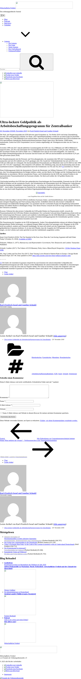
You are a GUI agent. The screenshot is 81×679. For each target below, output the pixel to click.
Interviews (7, 23)
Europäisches (46, 357)
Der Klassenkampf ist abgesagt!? (15, 549)
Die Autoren (12, 43)
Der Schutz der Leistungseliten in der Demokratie (20, 542)
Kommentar (4, 397)
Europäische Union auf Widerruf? (15, 553)
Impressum (7, 674)
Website (2, 409)
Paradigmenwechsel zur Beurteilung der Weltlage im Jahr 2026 (40, 565)
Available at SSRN (25, 239)
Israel (60, 374)
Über (6, 272)
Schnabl (65, 374)
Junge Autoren (13, 47)
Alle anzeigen (60, 336)
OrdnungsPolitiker (14, 51)
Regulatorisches (65, 357)
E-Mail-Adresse (6, 405)
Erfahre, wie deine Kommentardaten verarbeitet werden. (59, 420)
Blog (5, 19)
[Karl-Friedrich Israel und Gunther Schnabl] (13, 302)
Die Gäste (11, 45)
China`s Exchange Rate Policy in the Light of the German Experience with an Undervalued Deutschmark (39, 544)
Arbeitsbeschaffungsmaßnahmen (42, 374)
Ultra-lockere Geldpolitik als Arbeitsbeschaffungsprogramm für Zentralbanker (27, 339)
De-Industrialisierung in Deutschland (20, 593)
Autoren (7, 41)
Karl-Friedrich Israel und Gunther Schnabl (44, 131)
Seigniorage (73, 374)
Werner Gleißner (9, 590)
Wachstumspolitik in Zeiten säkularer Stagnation (23, 538)
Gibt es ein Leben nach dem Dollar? (16, 620)
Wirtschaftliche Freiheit (12, 643)
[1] (63, 167)
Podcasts (7, 21)
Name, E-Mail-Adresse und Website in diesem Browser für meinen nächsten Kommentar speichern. (36, 413)
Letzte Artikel (8, 274)
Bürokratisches (37, 357)
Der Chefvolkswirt (14, 49)
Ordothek (7, 25)
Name (2, 401)
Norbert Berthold (10, 616)
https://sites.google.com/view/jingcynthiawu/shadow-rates (51, 255)
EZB (55, 374)
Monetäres (55, 357)
